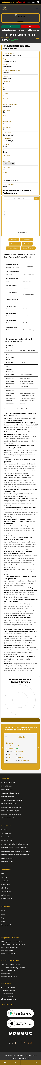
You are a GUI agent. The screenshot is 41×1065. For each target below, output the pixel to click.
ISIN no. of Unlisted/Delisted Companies (14, 848)
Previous (2, 748)
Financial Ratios (13, 248)
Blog (2, 918)
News (3, 911)
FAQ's (3, 874)
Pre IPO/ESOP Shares (8, 782)
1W (6, 198)
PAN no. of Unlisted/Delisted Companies (14, 844)
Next (39, 748)
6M (19, 198)
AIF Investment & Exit (8, 818)
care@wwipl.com (10, 999)
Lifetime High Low (7, 858)
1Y (23, 198)
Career (3, 921)
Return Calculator (7, 862)
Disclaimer (4, 888)
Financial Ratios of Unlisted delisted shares (15, 855)
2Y (27, 198)
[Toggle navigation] (37, 8)
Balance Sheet (26, 240)
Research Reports (7, 837)
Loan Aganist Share (7, 797)
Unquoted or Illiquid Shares (10, 793)
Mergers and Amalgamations (11, 814)
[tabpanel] (20, 748)
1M (10, 198)
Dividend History (28, 248)
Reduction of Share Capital (10, 811)
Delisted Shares (6, 786)
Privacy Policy (5, 884)
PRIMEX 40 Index (6, 899)
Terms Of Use (6, 892)
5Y (31, 198)
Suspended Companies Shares (11, 807)
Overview (14, 240)
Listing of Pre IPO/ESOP (8, 804)
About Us (4, 877)
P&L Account (15, 244)
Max (36, 198)
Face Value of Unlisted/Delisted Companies (15, 851)
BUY (11, 27)
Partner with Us (6, 925)
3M (14, 198)
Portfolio (4, 830)
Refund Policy (5, 895)
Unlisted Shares (6, 790)
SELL (30, 27)
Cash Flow (27, 244)
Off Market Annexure (8, 840)
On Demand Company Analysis (11, 800)
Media (3, 914)
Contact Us (5, 881)
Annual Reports (6, 833)
